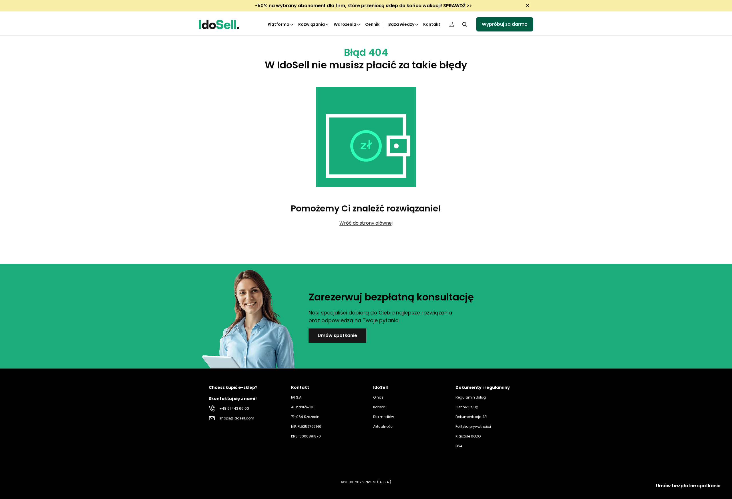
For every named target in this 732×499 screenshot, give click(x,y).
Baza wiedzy (401, 24)
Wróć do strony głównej (366, 223)
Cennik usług (466, 407)
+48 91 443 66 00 (234, 408)
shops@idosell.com (236, 418)
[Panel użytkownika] (452, 24)
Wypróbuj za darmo (505, 24)
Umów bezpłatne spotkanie (688, 485)
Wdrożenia (345, 24)
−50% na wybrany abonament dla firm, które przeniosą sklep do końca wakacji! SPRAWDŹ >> (363, 5)
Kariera (379, 407)
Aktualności (383, 426)
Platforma (278, 24)
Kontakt (431, 24)
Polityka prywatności (473, 426)
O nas (378, 397)
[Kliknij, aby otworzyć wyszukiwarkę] (464, 24)
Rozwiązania (311, 24)
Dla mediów (383, 416)
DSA (458, 445)
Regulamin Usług (470, 397)
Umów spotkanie (337, 335)
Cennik (372, 24)
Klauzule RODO (468, 436)
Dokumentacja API (471, 416)
